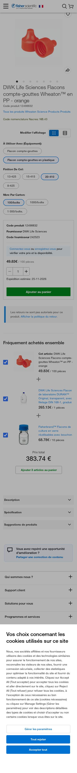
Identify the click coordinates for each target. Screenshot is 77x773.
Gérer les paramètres (38, 729)
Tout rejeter (38, 739)
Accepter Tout (38, 749)
